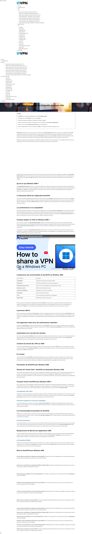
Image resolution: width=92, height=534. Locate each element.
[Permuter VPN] (4, 62)
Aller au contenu (3, 0)
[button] (46, 10)
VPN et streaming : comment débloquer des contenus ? (29, 21)
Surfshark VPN (22, 36)
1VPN (18, 103)
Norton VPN (21, 44)
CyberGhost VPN (22, 30)
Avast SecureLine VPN (23, 33)
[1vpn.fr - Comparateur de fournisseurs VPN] (22, 2)
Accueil (19, 5)
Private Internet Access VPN (24, 45)
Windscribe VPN (22, 38)
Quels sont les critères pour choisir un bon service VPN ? (30, 15)
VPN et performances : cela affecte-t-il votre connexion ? (29, 16)
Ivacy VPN (21, 41)
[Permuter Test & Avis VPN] (8, 76)
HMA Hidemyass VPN (23, 48)
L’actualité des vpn (21, 7)
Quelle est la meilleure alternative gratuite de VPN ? (29, 13)
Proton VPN (21, 47)
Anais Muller (21, 109)
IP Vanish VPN (9, 85)
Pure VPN (21, 42)
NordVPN (21, 27)
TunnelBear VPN (22, 39)
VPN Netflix (20, 50)
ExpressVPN (21, 28)
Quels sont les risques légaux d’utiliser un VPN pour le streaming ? (31, 22)
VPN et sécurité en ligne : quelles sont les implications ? (29, 19)
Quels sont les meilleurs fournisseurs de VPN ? (15, 64)
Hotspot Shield (22, 31)
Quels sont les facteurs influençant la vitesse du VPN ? (29, 18)
